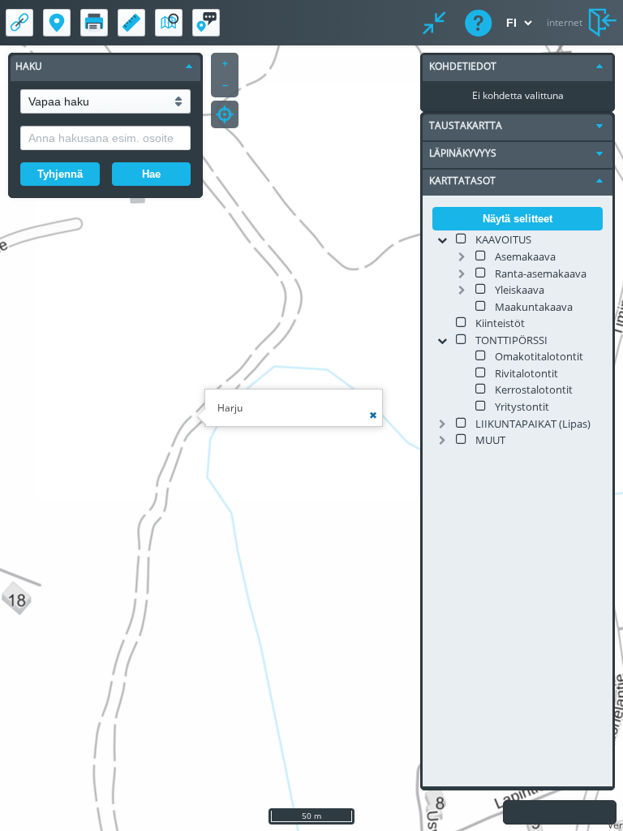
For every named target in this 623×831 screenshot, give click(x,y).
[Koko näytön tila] (434, 22)
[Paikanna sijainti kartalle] (224, 114)
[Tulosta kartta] (94, 23)
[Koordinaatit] (57, 23)
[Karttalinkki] (19, 23)
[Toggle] (442, 240)
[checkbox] (461, 239)
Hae (151, 174)
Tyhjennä (60, 174)
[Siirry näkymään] (169, 23)
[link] (503, 239)
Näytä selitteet (517, 219)
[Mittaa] (131, 23)
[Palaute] (206, 23)
